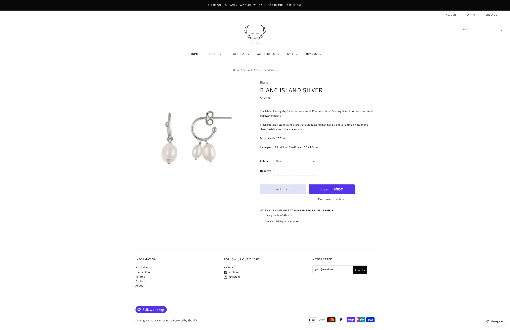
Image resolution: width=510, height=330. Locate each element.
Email (230, 268)
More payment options (331, 199)
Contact (140, 281)
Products (247, 70)
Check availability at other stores (282, 221)
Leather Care (143, 272)
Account (452, 15)
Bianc (264, 82)
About (139, 286)
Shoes (213, 54)
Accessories (266, 54)
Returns (140, 277)
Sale (290, 54)
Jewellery (237, 54)
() (472, 15)
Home (195, 54)
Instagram (233, 277)
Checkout (492, 15)
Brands (311, 54)
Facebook (233, 272)
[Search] (500, 29)
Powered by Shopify (185, 321)
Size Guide (141, 268)
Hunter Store (164, 321)
